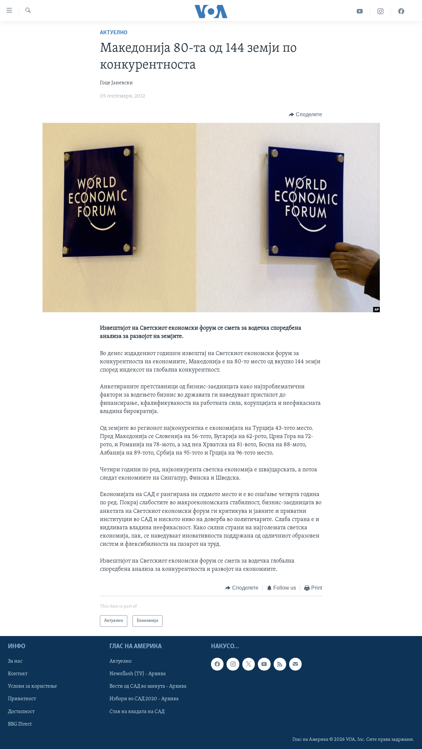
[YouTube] (359, 11)
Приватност (22, 699)
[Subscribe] (295, 664)
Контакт (17, 674)
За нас (15, 661)
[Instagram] (380, 11)
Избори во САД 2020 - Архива (144, 699)
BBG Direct (20, 724)
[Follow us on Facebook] (217, 664)
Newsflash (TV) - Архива (137, 674)
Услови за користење (32, 686)
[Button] (305, 114)
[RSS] (280, 664)
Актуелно (114, 33)
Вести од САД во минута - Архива (148, 686)
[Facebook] (401, 11)
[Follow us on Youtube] (264, 664)
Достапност (21, 711)
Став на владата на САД (137, 711)
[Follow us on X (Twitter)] (248, 664)
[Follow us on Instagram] (232, 664)
